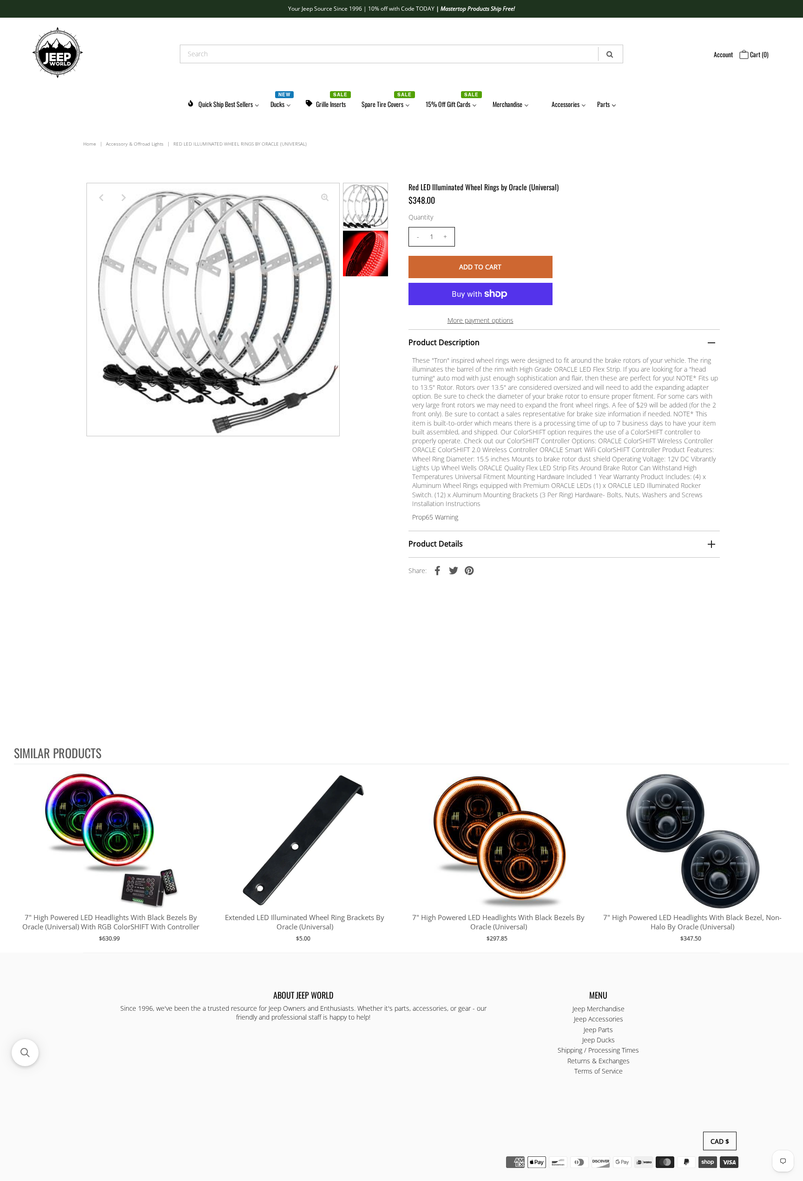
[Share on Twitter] (454, 570)
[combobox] (401, 54)
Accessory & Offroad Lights (135, 143)
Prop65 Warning (435, 517)
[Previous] (101, 197)
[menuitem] (223, 102)
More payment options (480, 320)
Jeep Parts (598, 1029)
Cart (759, 54)
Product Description (444, 342)
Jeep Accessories (598, 1019)
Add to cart (110, 850)
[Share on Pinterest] (469, 570)
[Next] (124, 197)
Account (723, 54)
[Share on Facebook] (438, 570)
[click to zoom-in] (325, 197)
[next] (779, 858)
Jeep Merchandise (599, 1008)
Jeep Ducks (598, 1039)
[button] (25, 1052)
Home (89, 143)
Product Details (435, 544)
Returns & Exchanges (598, 1060)
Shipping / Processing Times (598, 1050)
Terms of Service (598, 1071)
